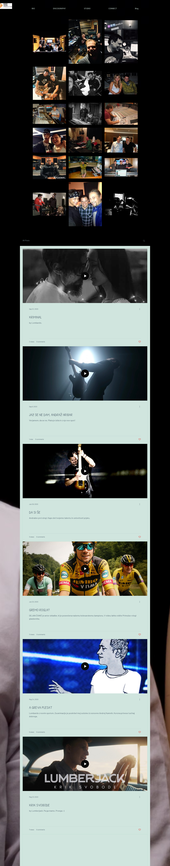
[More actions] (140, 309)
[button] (144, 241)
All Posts (26, 241)
